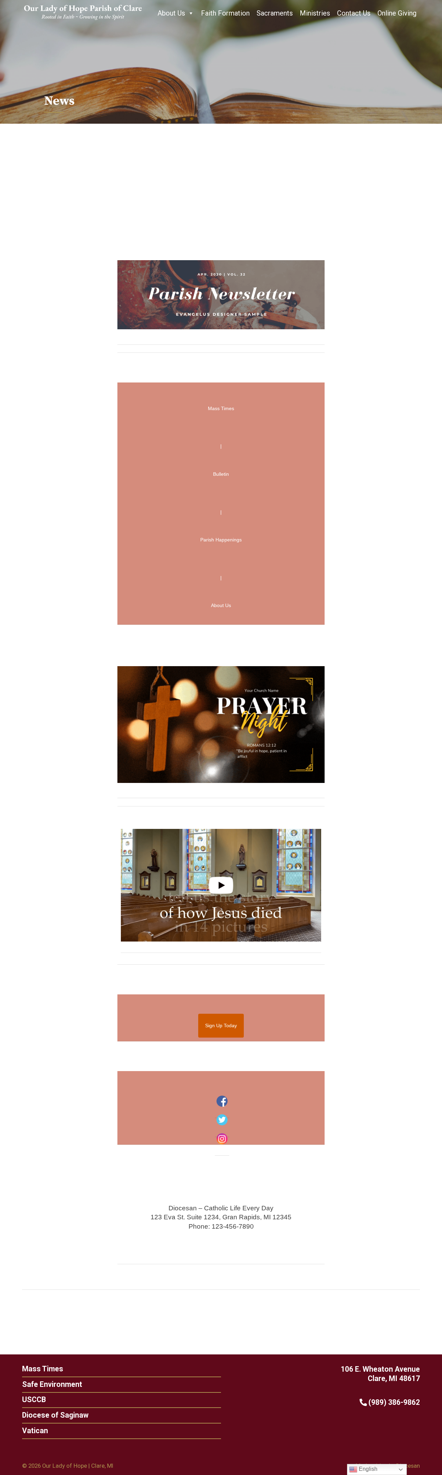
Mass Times (42, 1369)
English (367, 1469)
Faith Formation (225, 13)
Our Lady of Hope (64, 1465)
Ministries (315, 13)
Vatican (35, 1431)
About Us (171, 13)
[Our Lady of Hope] (83, 21)
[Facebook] (222, 1101)
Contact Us (354, 13)
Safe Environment (52, 1384)
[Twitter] (222, 1119)
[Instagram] (222, 1138)
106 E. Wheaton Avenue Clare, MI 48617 (380, 1374)
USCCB (34, 1399)
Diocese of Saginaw (55, 1415)
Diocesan (408, 1465)
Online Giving (396, 13)
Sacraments (275, 13)
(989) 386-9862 (393, 1402)
